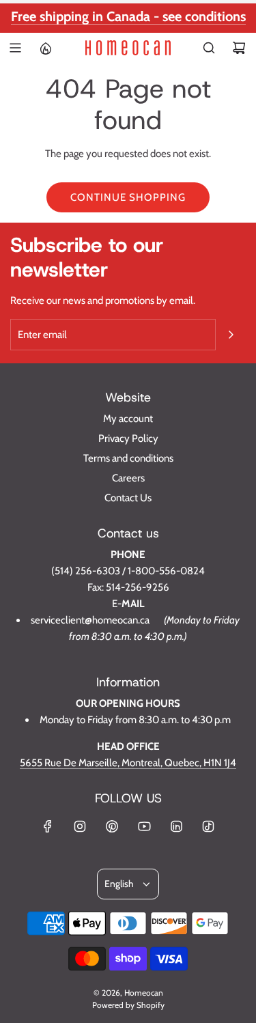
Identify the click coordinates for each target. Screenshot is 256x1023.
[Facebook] (48, 826)
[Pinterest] (112, 826)
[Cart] (239, 48)
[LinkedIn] (176, 826)
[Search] (209, 48)
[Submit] (231, 335)
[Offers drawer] (45, 48)
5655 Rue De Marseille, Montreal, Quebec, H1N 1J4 (128, 763)
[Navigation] (15, 48)
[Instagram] (80, 826)
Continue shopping (128, 197)
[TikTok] (208, 826)
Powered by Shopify (128, 1005)
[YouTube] (144, 826)
